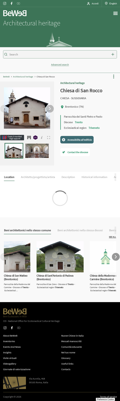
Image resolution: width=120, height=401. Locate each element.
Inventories (9, 341)
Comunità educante (71, 346)
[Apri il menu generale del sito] (115, 13)
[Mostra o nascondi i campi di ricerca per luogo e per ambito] (113, 54)
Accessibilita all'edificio (80, 139)
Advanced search (60, 64)
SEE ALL (112, 236)
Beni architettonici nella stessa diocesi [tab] (80, 230)
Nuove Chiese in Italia (72, 335)
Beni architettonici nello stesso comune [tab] (27, 230)
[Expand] (48, 137)
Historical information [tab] (94, 177)
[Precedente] (4, 109)
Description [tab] (68, 177)
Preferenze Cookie (105, 399)
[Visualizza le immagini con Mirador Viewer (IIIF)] (29, 137)
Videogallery (9, 363)
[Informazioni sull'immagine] (41, 137)
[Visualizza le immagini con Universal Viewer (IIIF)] (35, 137)
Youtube (18, 1)
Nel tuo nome (68, 352)
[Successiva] (50, 109)
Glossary (65, 358)
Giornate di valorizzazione (16, 369)
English (113, 3)
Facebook (11, 1)
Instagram (4, 1)
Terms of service (108, 396)
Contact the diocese (78, 152)
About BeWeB (10, 335)
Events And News (12, 346)
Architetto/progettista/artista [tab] (38, 177)
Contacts (65, 369)
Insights (7, 352)
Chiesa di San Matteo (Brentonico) (15, 245)
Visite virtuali (10, 358)
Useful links (67, 363)
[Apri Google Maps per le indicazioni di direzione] (14, 383)
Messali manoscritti (71, 341)
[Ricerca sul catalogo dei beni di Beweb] (60, 54)
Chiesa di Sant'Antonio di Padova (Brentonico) (54, 245)
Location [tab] (9, 177)
